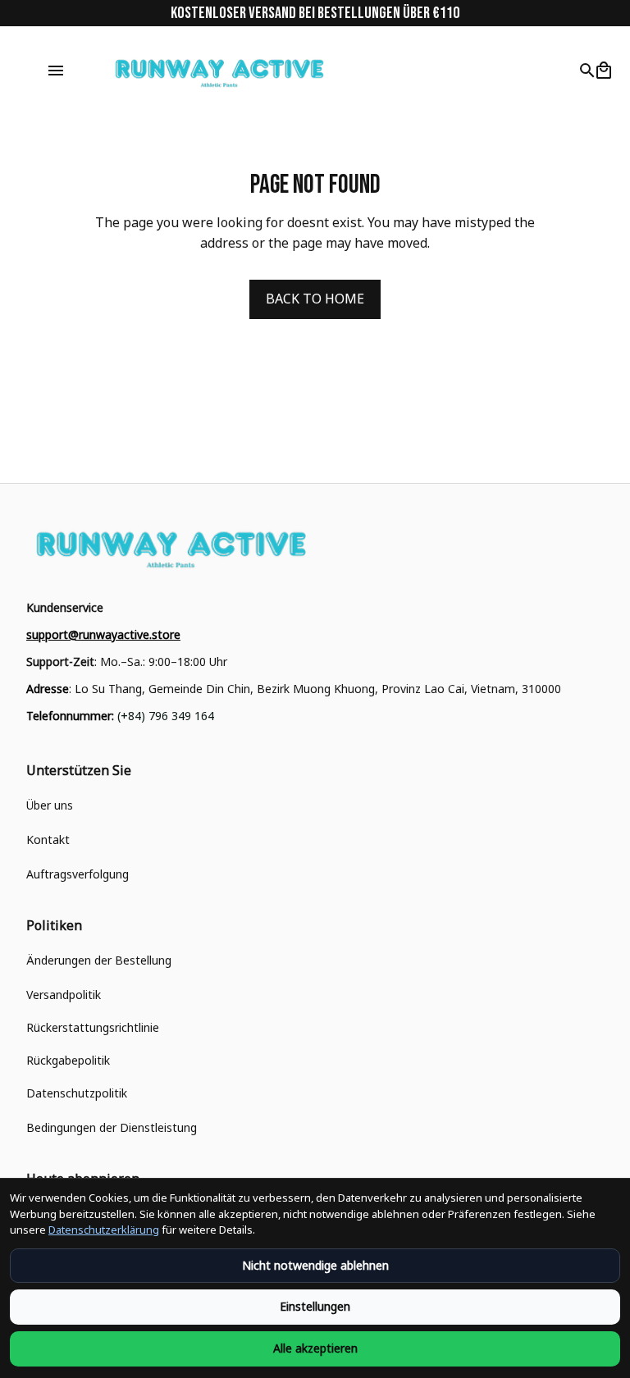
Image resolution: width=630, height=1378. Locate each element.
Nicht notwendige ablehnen (315, 1265)
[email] (103, 635)
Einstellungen (315, 1306)
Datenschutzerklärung (103, 1229)
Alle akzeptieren (315, 1348)
